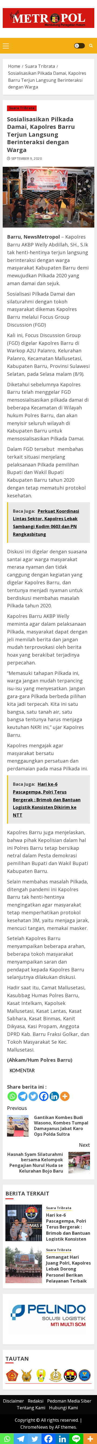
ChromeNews (34, 1427)
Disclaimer (13, 1401)
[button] (6, 45)
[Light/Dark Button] (79, 45)
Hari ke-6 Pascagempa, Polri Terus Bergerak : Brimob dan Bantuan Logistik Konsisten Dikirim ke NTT (68, 1230)
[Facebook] (43, 1096)
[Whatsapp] (12, 1096)
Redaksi (35, 1401)
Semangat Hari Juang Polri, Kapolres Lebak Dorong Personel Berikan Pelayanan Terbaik (68, 1269)
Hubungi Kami (63, 1408)
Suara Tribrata (21, 108)
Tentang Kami (31, 1408)
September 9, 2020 (26, 159)
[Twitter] (33, 1096)
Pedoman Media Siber (69, 1401)
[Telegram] (22, 1096)
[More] (65, 1096)
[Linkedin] (54, 1096)
